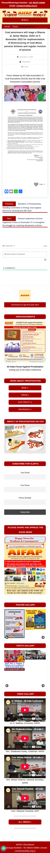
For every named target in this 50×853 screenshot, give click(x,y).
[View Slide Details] (14, 619)
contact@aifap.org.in (26, 6)
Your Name (25, 485)
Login (45, 246)
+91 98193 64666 (37, 3)
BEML (24, 388)
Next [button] (43, 637)
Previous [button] (7, 637)
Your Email (25, 473)
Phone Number (25, 498)
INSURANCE (24, 409)
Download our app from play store (25, 305)
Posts (26, 67)
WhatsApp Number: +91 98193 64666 (21, 848)
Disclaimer (29, 844)
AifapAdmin (26, 62)
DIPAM (24, 395)
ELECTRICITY (24, 402)
